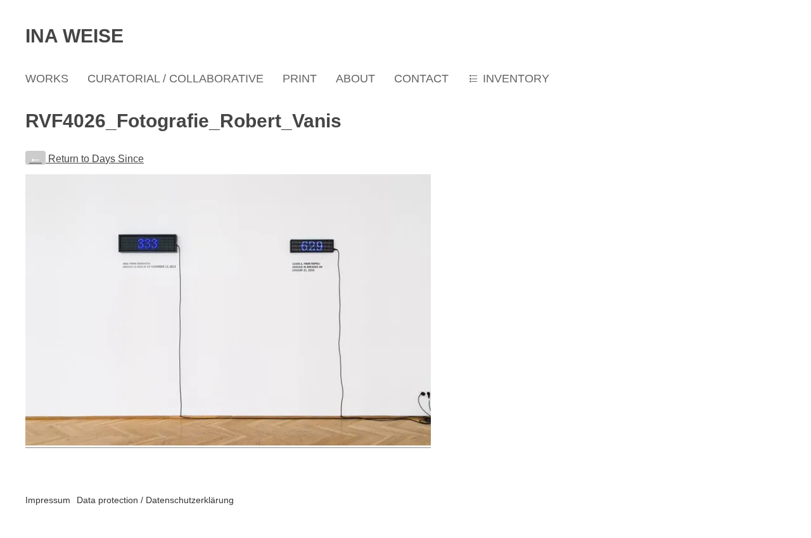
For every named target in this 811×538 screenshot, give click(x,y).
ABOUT (355, 78)
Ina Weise (74, 35)
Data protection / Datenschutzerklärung (155, 500)
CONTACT (421, 78)
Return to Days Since (86, 158)
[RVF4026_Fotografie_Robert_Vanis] (228, 442)
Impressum (47, 500)
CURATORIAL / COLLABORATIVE (175, 78)
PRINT (300, 78)
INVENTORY (516, 78)
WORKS (46, 78)
